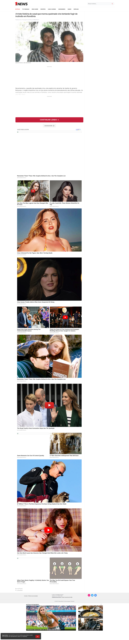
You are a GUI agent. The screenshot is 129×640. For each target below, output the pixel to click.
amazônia (20, 590)
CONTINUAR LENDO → (49, 120)
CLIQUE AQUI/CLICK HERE (66, 597)
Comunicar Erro (48, 125)
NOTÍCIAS (17, 9)
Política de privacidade (33, 595)
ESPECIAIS (76, 9)
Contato (26, 595)
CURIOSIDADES (61, 9)
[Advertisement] (49, 76)
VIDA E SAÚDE (35, 9)
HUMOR (69, 9)
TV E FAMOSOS (25, 9)
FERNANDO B (36, 19)
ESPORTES (43, 9)
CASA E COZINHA (52, 9)
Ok (37, 636)
